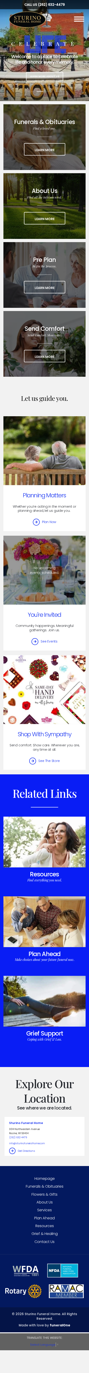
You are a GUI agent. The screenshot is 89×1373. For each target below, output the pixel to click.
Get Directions (26, 1151)
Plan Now (49, 522)
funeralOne (60, 1325)
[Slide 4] (58, 91)
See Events (49, 641)
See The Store (49, 760)
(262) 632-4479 (51, 4)
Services (44, 1210)
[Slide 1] (30, 91)
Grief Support (44, 1033)
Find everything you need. (44, 880)
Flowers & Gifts (44, 1194)
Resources (44, 874)
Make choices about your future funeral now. (44, 959)
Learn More (50, 149)
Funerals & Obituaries (44, 1186)
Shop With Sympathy (44, 734)
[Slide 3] (49, 91)
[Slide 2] (40, 91)
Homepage (44, 1178)
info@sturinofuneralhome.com (27, 1143)
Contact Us (44, 1241)
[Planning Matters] (44, 450)
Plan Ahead (44, 954)
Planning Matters (44, 495)
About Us (45, 1202)
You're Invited (44, 615)
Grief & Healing (44, 1233)
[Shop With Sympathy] (44, 689)
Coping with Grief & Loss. (44, 1039)
